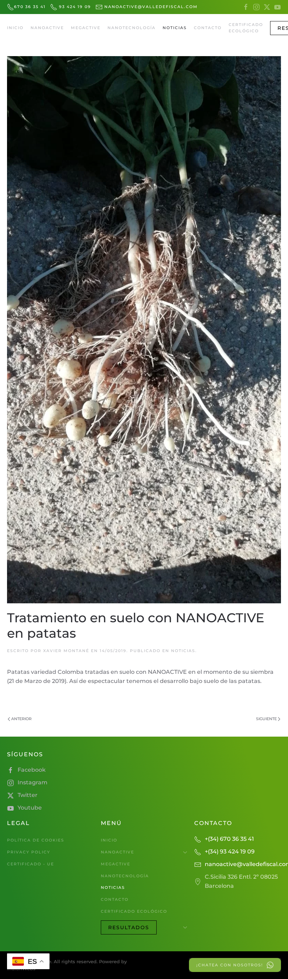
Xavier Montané (66, 650)
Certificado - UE (30, 863)
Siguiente (266, 718)
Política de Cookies (35, 840)
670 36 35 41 (30, 6)
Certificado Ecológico (246, 27)
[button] (144, 927)
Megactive (85, 27)
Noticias (175, 27)
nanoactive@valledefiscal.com (150, 6)
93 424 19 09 (74, 6)
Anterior (21, 718)
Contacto (208, 27)
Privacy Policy (28, 852)
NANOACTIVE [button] (47, 27)
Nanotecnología (131, 27)
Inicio (15, 27)
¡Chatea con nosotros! (229, 965)
